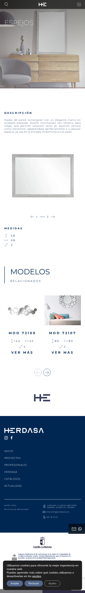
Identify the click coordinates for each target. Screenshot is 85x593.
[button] (32, 217)
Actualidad (13, 485)
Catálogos (12, 478)
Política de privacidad (16, 509)
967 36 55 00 (52, 517)
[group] (22, 326)
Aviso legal (10, 505)
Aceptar (15, 583)
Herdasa (10, 471)
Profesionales (15, 464)
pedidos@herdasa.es (58, 512)
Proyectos (12, 458)
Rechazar (33, 583)
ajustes (36, 576)
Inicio (8, 451)
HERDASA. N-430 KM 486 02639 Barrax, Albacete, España (61, 506)
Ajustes (52, 583)
